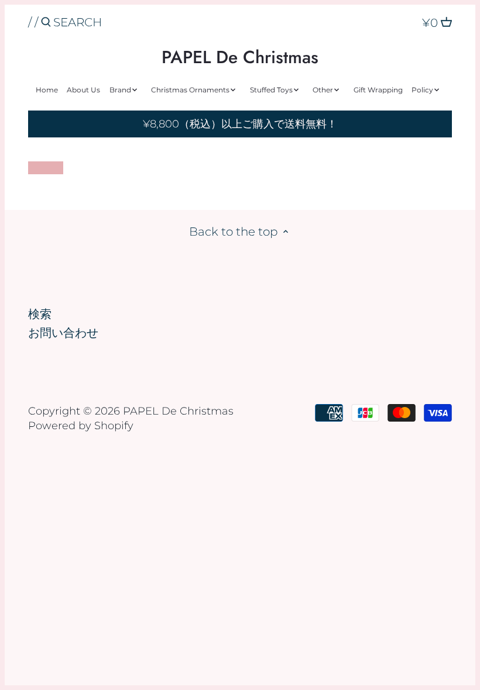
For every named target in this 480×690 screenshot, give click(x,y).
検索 (40, 314)
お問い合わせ (63, 333)
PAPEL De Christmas (240, 57)
